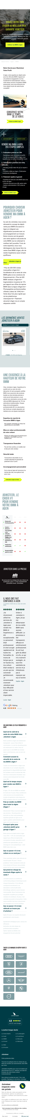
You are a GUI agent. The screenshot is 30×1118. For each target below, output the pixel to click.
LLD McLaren (19, 1039)
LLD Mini (4, 1045)
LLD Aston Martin (6, 1033)
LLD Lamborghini (20, 1033)
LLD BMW (4, 1039)
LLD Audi (4, 1036)
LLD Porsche (5, 1047)
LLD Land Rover (20, 1036)
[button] (26, 3)
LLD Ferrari (4, 1041)
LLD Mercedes (19, 1041)
